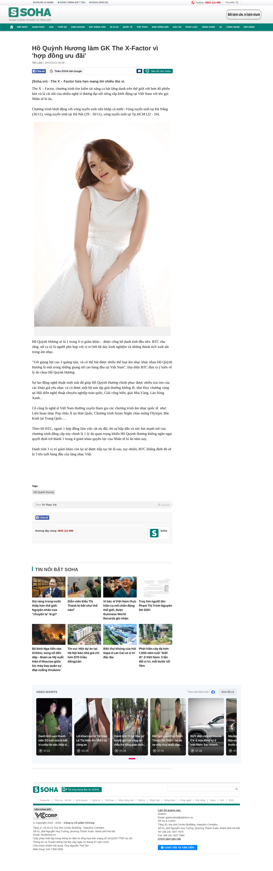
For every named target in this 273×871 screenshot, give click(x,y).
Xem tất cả (227, 692)
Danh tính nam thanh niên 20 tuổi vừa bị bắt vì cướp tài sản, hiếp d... (53, 741)
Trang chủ (44, 800)
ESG (51, 27)
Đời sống (249, 27)
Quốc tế (127, 27)
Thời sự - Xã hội (62, 800)
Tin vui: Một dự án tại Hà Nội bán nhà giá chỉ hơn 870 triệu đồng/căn (83, 655)
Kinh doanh (78, 27)
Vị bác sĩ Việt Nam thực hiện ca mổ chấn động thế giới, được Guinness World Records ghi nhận (119, 609)
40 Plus (114, 27)
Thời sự (62, 27)
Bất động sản (97, 27)
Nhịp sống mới (160, 27)
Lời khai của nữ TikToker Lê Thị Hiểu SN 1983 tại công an (92, 741)
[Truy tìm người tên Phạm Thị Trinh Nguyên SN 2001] (155, 587)
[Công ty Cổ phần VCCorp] (84, 813)
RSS (231, 800)
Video (213, 800)
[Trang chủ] (30, 14)
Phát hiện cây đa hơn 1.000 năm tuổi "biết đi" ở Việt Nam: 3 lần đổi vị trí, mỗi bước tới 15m (154, 657)
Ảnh (222, 800)
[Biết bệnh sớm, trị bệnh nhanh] (244, 14)
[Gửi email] (139, 71)
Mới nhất (22, 27)
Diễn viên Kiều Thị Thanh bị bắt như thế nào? (82, 605)
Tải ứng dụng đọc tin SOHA (83, 789)
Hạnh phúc (38, 27)
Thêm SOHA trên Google (68, 71)
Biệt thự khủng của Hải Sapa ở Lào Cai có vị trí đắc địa (119, 653)
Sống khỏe (208, 27)
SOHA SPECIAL (100, 2)
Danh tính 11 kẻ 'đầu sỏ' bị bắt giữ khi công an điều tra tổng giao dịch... (130, 741)
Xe (220, 27)
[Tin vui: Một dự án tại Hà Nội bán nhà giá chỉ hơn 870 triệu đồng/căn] (84, 634)
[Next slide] (231, 728)
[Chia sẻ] (39, 71)
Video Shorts (46, 692)
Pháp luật (192, 27)
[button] (132, 758)
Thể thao (142, 27)
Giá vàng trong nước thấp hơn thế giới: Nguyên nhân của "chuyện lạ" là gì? (46, 607)
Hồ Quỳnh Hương (43, 492)
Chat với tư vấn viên (179, 847)
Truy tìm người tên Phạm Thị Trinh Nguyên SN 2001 (155, 605)
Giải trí (177, 27)
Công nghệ (233, 27)
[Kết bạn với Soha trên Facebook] (154, 533)
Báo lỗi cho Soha (161, 71)
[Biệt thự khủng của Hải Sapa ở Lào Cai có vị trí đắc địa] (120, 634)
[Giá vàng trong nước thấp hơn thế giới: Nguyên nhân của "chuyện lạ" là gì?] (48, 587)
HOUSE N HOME (44, 2)
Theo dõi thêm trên (198, 692)
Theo (102, 504)
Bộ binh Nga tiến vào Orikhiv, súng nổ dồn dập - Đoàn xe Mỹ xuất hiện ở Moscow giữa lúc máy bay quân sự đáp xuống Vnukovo (48, 659)
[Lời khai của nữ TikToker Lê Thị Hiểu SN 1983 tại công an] (92, 726)
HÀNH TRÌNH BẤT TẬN (72, 2)
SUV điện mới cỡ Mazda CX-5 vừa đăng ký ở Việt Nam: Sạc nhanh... (205, 741)
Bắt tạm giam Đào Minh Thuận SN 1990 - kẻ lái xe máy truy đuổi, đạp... (167, 741)
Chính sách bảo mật (169, 838)
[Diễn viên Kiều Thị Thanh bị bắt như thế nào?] (84, 587)
